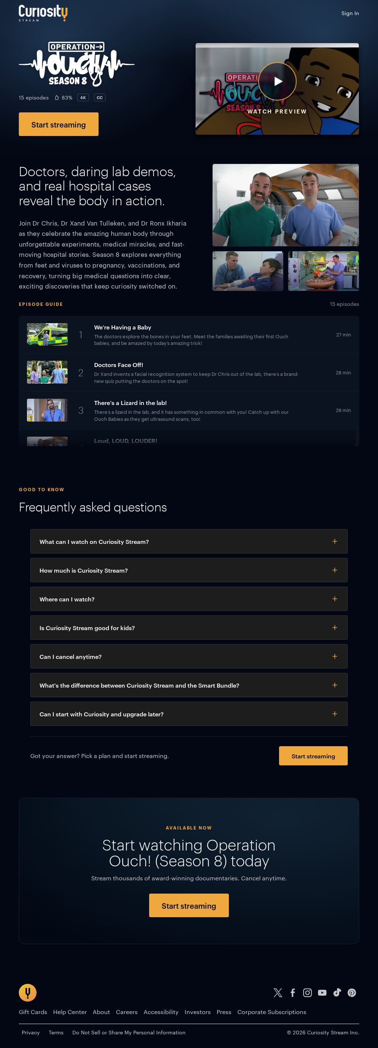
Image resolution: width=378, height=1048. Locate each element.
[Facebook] (292, 992)
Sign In (350, 13)
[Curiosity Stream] (43, 13)
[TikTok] (337, 992)
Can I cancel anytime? (70, 656)
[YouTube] (322, 992)
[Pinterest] (351, 992)
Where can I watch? (66, 599)
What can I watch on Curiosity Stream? (94, 541)
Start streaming (58, 124)
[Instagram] (307, 992)
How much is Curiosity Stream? (83, 570)
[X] (278, 992)
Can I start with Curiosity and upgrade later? (101, 714)
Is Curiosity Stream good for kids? (87, 627)
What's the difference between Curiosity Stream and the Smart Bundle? (139, 685)
